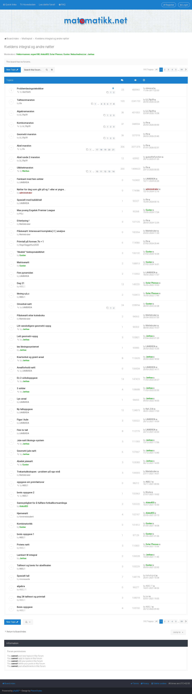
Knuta (148, 492)
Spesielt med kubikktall (29, 199)
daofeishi (26, 92)
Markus (25, 171)
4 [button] (172, 70)
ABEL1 (22, 297)
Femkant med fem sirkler (30, 179)
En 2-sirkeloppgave (27, 377)
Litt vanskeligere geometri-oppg (34, 325)
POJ (21, 214)
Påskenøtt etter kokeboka (31, 315)
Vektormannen (23, 54)
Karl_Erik (149, 409)
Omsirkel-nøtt (24, 304)
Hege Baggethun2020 (29, 245)
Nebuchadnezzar (78, 54)
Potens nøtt (23, 544)
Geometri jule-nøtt (26, 450)
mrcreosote (24, 579)
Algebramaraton (25, 111)
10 (97, 171)
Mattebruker (25, 224)
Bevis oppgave (24, 607)
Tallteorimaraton (26, 100)
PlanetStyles (36, 691)
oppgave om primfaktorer (30, 482)
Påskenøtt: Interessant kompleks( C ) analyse (41, 231)
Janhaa (90, 54)
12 (105, 171)
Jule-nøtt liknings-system (30, 440)
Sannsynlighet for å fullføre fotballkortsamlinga (42, 502)
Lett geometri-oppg (27, 336)
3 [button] (168, 70)
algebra (21, 586)
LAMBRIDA (24, 182)
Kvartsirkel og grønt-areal (30, 357)
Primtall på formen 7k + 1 (30, 241)
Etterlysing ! (23, 220)
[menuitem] (27, 4)
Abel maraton (24, 145)
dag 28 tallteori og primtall (31, 596)
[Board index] (96, 21)
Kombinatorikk (24, 523)
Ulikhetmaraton (25, 167)
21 (113, 150)
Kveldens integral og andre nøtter (29, 47)
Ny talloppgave (25, 409)
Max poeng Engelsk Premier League (36, 210)
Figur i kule (22, 419)
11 (101, 171)
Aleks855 (44, 54)
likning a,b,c (23, 293)
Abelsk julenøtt (25, 461)
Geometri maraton (26, 134)
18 (101, 150)
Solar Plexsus (56, 54)
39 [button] (182, 70)
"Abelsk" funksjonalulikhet (30, 252)
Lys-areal (21, 398)
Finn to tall (22, 430)
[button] (156, 69)
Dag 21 (20, 283)
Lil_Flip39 (150, 100)
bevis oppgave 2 (25, 492)
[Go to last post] (155, 88)
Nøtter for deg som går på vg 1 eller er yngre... (41, 189)
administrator (25, 193)
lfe (20, 103)
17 (97, 150)
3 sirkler (21, 388)
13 (109, 171)
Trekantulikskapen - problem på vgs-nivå (38, 471)
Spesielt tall (23, 575)
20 (109, 150)
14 (113, 171)
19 (105, 150)
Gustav (66, 54)
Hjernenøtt (22, 513)
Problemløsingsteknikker (30, 88)
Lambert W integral (27, 555)
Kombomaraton (25, 122)
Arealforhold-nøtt (26, 367)
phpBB (16, 691)
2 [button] (164, 70)
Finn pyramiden (25, 272)
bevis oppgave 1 (25, 534)
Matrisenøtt (23, 262)
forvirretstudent (26, 517)
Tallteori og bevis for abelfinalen (34, 565)
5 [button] (175, 70)
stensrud (150, 88)
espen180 (35, 54)
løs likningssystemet (28, 346)
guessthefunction (153, 157)
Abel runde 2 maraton (28, 157)
